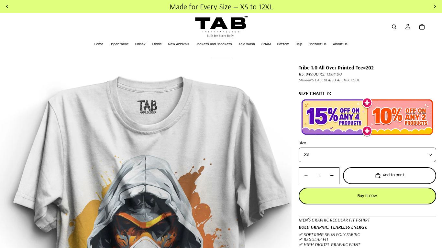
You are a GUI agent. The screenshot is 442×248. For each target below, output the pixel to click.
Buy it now (367, 196)
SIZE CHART (312, 93)
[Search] (394, 27)
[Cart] (422, 27)
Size (302, 143)
